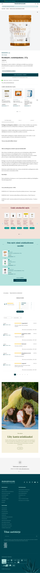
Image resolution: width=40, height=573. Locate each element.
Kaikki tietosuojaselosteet (6, 520)
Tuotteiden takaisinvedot (6, 527)
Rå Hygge (4, 55)
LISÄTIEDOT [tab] (32, 120)
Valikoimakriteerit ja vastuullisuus (8, 491)
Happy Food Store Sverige (23, 498)
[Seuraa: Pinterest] (32, 482)
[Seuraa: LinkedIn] (37, 482)
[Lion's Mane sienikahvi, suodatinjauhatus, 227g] (7, 93)
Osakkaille (3, 500)
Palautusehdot (4, 509)
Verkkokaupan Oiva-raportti (7, 525)
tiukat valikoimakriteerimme (24, 468)
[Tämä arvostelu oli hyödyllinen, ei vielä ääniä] (33, 329)
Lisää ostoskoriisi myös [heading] (8, 86)
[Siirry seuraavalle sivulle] (27, 374)
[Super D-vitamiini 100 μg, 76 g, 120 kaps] (19, 215)
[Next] (37, 100)
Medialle (3, 502)
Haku (20, 496)
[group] (7, 97)
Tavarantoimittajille (5, 498)
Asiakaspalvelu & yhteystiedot (24, 489)
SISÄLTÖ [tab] (20, 120)
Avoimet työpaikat (5, 495)
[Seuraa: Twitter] (27, 482)
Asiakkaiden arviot (22, 495)
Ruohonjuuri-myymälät (6, 493)
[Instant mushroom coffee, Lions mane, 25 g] (18, 93)
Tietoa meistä (4, 489)
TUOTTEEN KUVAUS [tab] (7, 120)
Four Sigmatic (15, 99)
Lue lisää (3, 67)
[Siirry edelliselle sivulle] (12, 374)
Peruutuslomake (5, 511)
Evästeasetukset (5, 513)
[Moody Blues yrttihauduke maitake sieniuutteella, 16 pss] (29, 93)
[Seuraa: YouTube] (35, 482)
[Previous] (3, 100)
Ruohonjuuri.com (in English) (24, 500)
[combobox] (19, 6)
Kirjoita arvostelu (20, 311)
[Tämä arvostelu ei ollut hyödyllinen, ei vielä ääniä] (35, 329)
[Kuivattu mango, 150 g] (13, 215)
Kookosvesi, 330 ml (11, 261)
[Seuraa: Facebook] (24, 482)
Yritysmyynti (4, 496)
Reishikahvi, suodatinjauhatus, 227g (14, 253)
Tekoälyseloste (4, 518)
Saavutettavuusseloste (6, 522)
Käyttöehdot (4, 515)
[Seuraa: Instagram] (29, 482)
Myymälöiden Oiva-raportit (6, 524)
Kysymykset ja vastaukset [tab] (16, 293)
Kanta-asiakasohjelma (23, 493)
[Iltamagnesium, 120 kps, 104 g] (6, 215)
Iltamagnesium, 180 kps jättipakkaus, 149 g (16, 270)
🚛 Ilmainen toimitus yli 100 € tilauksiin (10, 1)
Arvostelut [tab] (5, 293)
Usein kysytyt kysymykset (23, 491)
